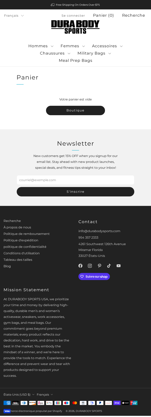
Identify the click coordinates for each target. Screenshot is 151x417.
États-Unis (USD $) (17, 394)
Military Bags (91, 53)
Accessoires (104, 46)
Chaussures (52, 53)
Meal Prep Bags (75, 60)
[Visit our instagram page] (90, 266)
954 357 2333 (88, 237)
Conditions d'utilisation (22, 253)
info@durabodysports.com (99, 231)
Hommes (38, 46)
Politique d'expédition (21, 240)
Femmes (70, 46)
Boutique (75, 110)
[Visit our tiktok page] (109, 266)
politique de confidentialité (25, 247)
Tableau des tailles (18, 260)
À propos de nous (17, 227)
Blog (7, 266)
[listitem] (75, 4)
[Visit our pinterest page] (99, 266)
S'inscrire (76, 191)
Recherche (133, 15)
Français (11, 15)
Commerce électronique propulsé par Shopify (33, 410)
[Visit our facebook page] (80, 266)
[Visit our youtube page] (118, 266)
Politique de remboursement (27, 234)
